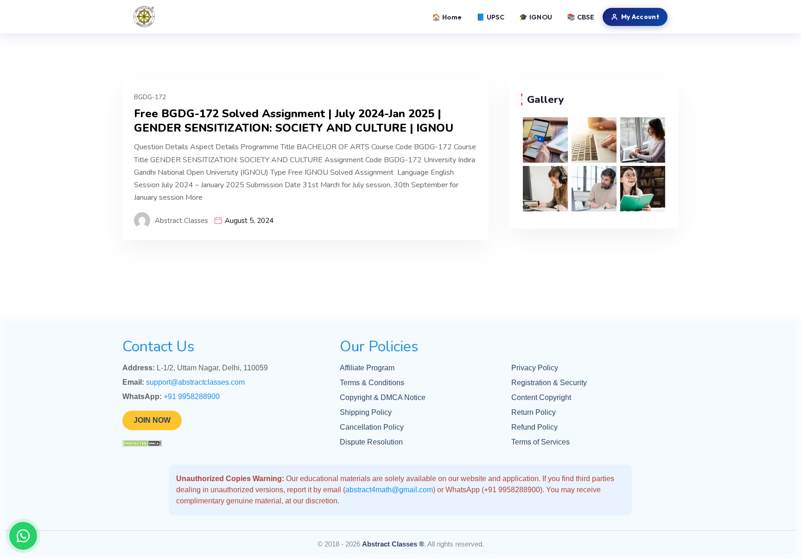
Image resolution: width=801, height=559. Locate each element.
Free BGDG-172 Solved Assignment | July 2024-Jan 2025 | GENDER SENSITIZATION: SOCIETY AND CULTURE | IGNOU (293, 121)
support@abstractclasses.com (195, 382)
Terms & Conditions (372, 383)
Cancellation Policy (372, 427)
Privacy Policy (534, 368)
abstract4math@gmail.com (389, 490)
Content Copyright (541, 397)
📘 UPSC (490, 17)
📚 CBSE (580, 17)
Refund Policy (534, 427)
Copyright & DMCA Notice (383, 397)
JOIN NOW (152, 420)
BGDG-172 (150, 97)
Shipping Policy (366, 412)
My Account (640, 17)
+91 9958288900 (192, 396)
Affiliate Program (367, 368)
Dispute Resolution (371, 442)
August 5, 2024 (249, 220)
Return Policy (533, 412)
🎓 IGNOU (535, 17)
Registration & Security (549, 383)
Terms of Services (540, 442)
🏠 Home (447, 17)
